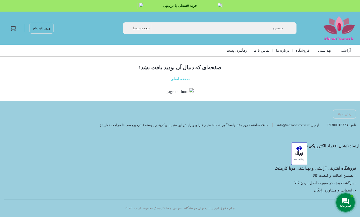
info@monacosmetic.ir (293, 125)
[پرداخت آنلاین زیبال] (299, 153)
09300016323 (338, 125)
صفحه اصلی (180, 79)
